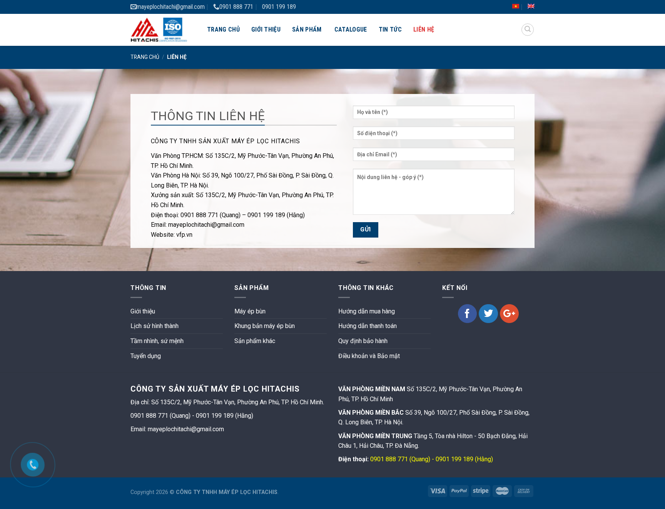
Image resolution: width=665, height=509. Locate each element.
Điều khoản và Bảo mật (369, 356)
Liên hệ (423, 29)
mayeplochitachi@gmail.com (171, 6)
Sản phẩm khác (254, 341)
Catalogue (350, 29)
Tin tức (390, 29)
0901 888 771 (236, 6)
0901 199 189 (279, 6)
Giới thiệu (266, 29)
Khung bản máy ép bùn (264, 326)
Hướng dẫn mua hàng (366, 311)
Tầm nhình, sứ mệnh (157, 341)
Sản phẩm (307, 29)
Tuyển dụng (145, 356)
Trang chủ (223, 29)
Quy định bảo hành (363, 341)
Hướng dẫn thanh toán (367, 326)
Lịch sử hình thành (154, 326)
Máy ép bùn (250, 311)
